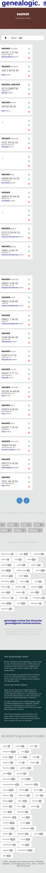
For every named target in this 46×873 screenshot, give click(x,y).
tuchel (25, 839)
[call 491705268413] (29, 229)
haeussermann (10, 784)
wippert (7, 850)
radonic (20, 592)
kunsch (7, 806)
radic (31, 559)
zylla (6, 856)
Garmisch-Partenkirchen (10, 237)
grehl (7, 773)
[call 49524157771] (29, 370)
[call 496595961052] (29, 175)
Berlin (4, 75)
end (21, 762)
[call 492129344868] (29, 388)
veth (24, 845)
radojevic (20, 587)
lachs (21, 806)
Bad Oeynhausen (7, 57)
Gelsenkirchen (6, 342)
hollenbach (31, 784)
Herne (4, 414)
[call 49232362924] (29, 406)
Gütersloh (5, 378)
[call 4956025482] (29, 442)
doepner (7, 762)
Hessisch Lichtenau (8, 450)
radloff (22, 576)
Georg (12, 525)
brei (24, 751)
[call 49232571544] (29, 424)
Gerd (26, 525)
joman (38, 790)
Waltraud (35, 530)
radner (24, 581)
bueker (7, 757)
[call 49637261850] (29, 460)
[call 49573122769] (29, 49)
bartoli (19, 746)
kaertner (7, 795)
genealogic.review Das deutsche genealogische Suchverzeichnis (23, 622)
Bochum (4, 93)
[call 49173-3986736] (29, 85)
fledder (34, 762)
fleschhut (8, 768)
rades (23, 554)
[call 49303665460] (29, 67)
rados (34, 592)
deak (35, 757)
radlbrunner (22, 570)
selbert (7, 834)
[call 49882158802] (29, 280)
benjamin (9, 751)
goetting (25, 768)
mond (7, 812)
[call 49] (29, 121)
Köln (3, 485)
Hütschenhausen (7, 468)
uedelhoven (9, 845)
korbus (36, 801)
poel (25, 817)
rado (37, 581)
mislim (34, 806)
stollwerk (22, 834)
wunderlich (25, 850)
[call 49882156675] (29, 247)
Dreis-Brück (6, 183)
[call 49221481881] (29, 478)
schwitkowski (26, 828)
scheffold (8, 828)
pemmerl (22, 812)
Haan (3, 396)
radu (20, 603)
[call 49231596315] (29, 139)
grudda (21, 773)
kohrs (22, 801)
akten (6, 746)
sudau (38, 834)
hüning (23, 790)
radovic (23, 598)
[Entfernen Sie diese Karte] (29, 58)
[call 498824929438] (29, 193)
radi (18, 559)
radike (21, 565)
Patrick (19, 530)
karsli (38, 795)
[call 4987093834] (29, 103)
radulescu (36, 603)
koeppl (7, 801)
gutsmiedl (8, 779)
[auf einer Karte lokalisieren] (29, 53)
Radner (14, 38)
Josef (39, 525)
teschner (8, 839)
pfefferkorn (9, 817)
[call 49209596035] (29, 334)
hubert (8, 790)
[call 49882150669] (29, 298)
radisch (35, 565)
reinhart (8, 823)
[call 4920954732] (29, 352)
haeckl (25, 779)
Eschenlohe (6, 201)
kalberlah (24, 795)
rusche (24, 823)
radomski (36, 587)
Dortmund (5, 147)
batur (33, 746)
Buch (3, 111)
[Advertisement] (22, 267)
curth (22, 757)
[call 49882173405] (29, 316)
